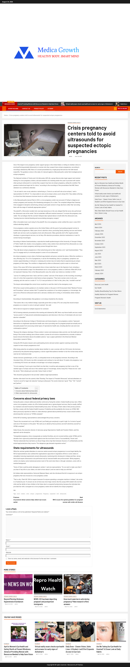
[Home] (4, 108)
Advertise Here (13, 108)
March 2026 (98, 227)
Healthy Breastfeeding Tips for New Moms (108, 291)
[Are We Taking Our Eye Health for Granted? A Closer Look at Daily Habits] (111, 632)
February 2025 (99, 270)
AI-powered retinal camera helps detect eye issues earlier (29, 500)
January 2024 (99, 273)
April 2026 (98, 224)
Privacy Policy (39, 108)
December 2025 (100, 237)
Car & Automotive (100, 309)
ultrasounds (63, 493)
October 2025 (99, 244)
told (58, 493)
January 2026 (99, 234)
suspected (52, 493)
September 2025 (100, 247)
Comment (9, 515)
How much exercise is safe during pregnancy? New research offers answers (76, 601)
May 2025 (98, 260)
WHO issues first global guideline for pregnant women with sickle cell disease (68, 500)
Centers (23, 493)
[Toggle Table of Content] (36, 388)
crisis (27, 493)
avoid (18, 493)
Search (97, 167)
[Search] (112, 108)
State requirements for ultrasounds (26, 393)
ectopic (32, 493)
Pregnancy (46, 493)
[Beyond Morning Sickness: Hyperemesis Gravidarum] (18, 584)
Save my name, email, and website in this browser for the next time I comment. (32, 558)
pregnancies (39, 493)
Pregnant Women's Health (74, 122)
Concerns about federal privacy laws (27, 391)
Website (8, 552)
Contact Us (26, 108)
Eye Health (98, 288)
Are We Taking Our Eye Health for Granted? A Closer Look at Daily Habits (108, 649)
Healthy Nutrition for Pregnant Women (106, 294)
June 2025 (98, 257)
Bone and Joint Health (101, 284)
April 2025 (98, 264)
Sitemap (50, 108)
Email (8, 546)
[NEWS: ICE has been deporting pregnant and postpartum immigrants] (48, 584)
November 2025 (100, 240)
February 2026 (99, 231)
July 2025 (98, 254)
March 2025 (98, 267)
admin (70, 156)
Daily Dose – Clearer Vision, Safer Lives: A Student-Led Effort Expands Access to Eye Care (80, 649)
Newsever (71, 665)
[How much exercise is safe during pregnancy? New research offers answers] (78, 584)
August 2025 (99, 250)
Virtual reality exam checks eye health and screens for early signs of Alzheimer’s (72, 104)
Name (8, 540)
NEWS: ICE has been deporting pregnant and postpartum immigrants (45, 601)
